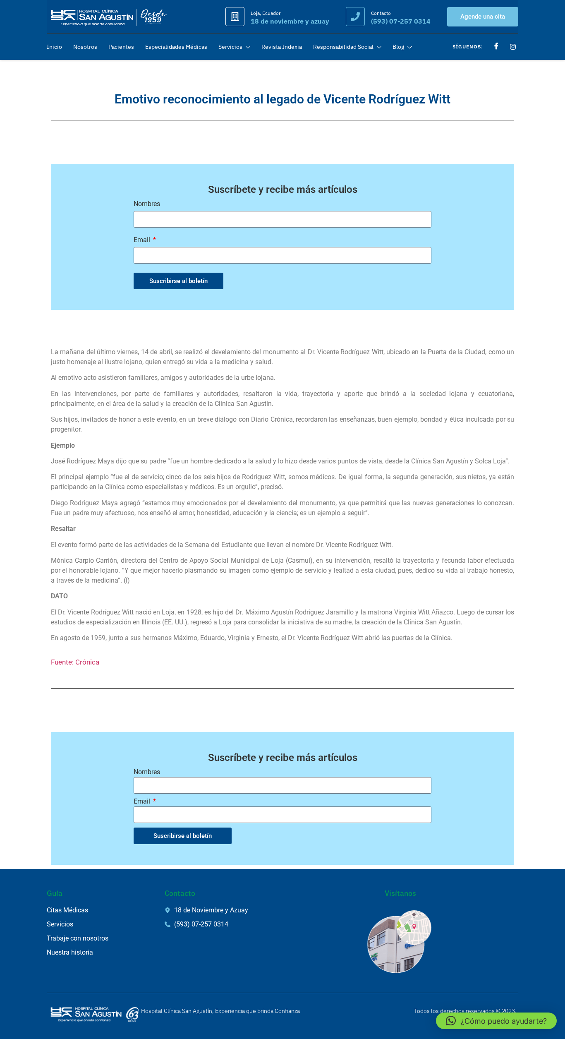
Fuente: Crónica (75, 662)
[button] (496, 1021)
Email (143, 240)
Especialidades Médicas (176, 46)
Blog (398, 46)
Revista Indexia (281, 46)
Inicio (54, 46)
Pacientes (121, 46)
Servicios (230, 46)
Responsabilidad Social (343, 46)
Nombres (147, 204)
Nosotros (85, 46)
